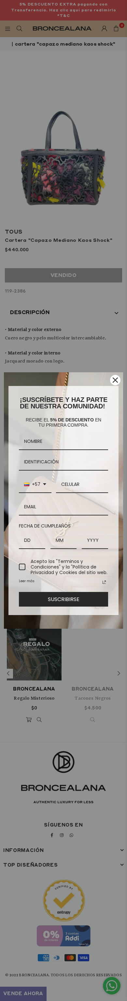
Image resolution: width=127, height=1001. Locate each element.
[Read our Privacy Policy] (104, 582)
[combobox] (35, 484)
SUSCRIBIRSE (63, 599)
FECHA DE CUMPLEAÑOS (45, 526)
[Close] (115, 380)
